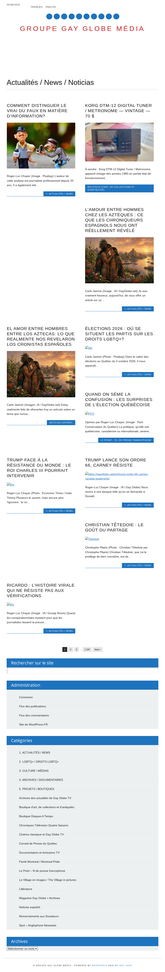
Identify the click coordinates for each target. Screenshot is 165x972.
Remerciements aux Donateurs (39, 916)
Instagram (94, 16)
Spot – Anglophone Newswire (37, 925)
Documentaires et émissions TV (39, 852)
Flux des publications (32, 706)
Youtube (87, 16)
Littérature (25, 889)
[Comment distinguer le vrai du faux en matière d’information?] (41, 167)
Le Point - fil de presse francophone (126, 440)
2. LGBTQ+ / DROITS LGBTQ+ (39, 761)
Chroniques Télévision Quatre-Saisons (43, 825)
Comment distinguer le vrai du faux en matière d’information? (37, 110)
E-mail (109, 16)
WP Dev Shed (123, 965)
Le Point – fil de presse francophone (42, 870)
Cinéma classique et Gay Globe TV (41, 834)
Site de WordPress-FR (33, 724)
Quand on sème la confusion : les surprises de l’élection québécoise (119, 399)
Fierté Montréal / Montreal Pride (39, 861)
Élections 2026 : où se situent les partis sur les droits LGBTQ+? (119, 333)
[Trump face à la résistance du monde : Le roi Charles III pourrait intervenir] (41, 484)
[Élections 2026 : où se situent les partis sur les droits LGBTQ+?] (119, 348)
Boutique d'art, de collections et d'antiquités (111, 188)
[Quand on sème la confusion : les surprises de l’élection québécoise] (119, 413)
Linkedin (79, 16)
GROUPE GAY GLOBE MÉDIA (82, 28)
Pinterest (72, 16)
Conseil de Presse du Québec (38, 843)
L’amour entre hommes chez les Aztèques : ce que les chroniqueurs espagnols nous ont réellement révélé (114, 220)
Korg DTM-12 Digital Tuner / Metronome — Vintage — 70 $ (118, 110)
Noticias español (61, 422)
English (51, 6)
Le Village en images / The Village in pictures (47, 879)
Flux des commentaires (34, 715)
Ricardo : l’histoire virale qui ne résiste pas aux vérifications (41, 590)
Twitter (57, 16)
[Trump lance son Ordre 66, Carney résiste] (119, 478)
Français (37, 6)
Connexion (26, 697)
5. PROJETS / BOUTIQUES (36, 789)
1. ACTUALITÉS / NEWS (59, 193)
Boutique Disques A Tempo (36, 816)
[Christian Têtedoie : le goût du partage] (119, 539)
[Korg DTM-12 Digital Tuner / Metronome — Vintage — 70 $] (119, 160)
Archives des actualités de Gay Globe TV (45, 798)
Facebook (49, 16)
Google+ (64, 16)
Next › (98, 649)
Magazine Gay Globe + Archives (39, 898)
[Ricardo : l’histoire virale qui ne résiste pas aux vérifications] (41, 604)
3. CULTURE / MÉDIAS (33, 770)
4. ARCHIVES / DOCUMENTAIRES (41, 779)
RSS (101, 16)
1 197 (87, 649)
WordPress (99, 965)
